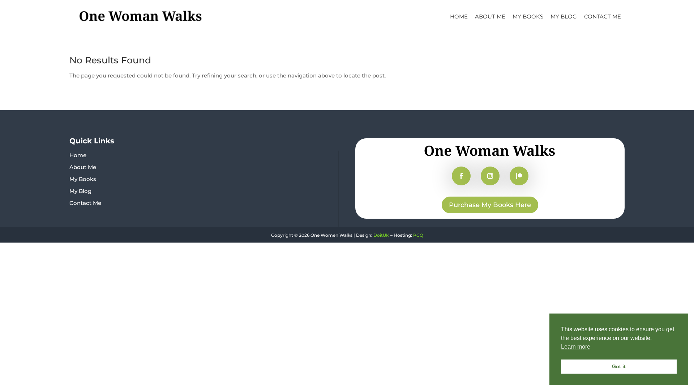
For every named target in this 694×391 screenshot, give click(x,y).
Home (459, 16)
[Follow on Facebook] (461, 176)
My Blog (564, 16)
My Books (528, 16)
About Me (490, 16)
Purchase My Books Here (490, 205)
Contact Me (602, 16)
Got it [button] (619, 366)
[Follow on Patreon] (519, 176)
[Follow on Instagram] (490, 176)
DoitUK (381, 235)
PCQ (418, 235)
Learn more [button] (575, 347)
